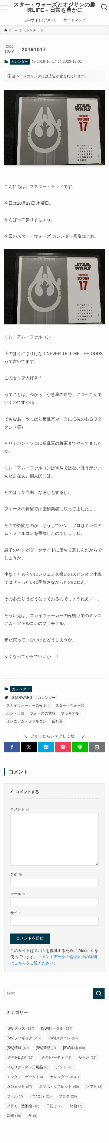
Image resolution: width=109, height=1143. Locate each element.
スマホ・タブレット (59, 1086)
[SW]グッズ (20, 1028)
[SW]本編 (74, 1048)
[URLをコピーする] (97, 747)
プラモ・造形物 (23, 1106)
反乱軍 (57, 721)
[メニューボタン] (4, 7)
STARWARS (22, 698)
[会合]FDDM (20, 1057)
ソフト (94, 1086)
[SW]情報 (18, 1048)
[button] (12, 747)
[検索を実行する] (99, 993)
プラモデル (70, 713)
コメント (19, 809)
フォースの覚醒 (42, 713)
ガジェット (19, 1086)
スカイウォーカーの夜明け (28, 705)
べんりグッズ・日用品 (27, 1067)
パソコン (41, 1096)
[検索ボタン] (104, 7)
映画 (76, 1106)
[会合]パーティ (56, 1057)
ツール (15, 1096)
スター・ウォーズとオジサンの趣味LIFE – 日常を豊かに (54, 7)
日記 (54, 1106)
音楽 (14, 1116)
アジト (64, 1067)
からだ (87, 1057)
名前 (16, 874)
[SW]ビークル (56, 1028)
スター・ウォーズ (69, 705)
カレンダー (19, 61)
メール (18, 894)
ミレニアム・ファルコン (26, 721)
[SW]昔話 (46, 1048)
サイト (15, 913)
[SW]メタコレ (63, 1038)
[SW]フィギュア (24, 1038)
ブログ (68, 1096)
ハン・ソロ (15, 713)
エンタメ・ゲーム (25, 1077)
